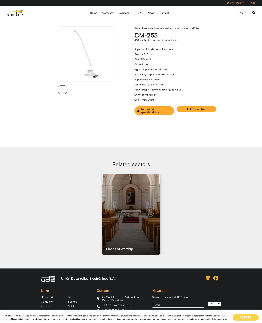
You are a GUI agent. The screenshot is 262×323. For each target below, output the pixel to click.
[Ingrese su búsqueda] (253, 13)
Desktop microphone (180, 28)
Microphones (161, 28)
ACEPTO (245, 317)
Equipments (147, 28)
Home (137, 28)
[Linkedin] (208, 278)
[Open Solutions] (131, 13)
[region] (131, 316)
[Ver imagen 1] (62, 89)
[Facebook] (215, 278)
